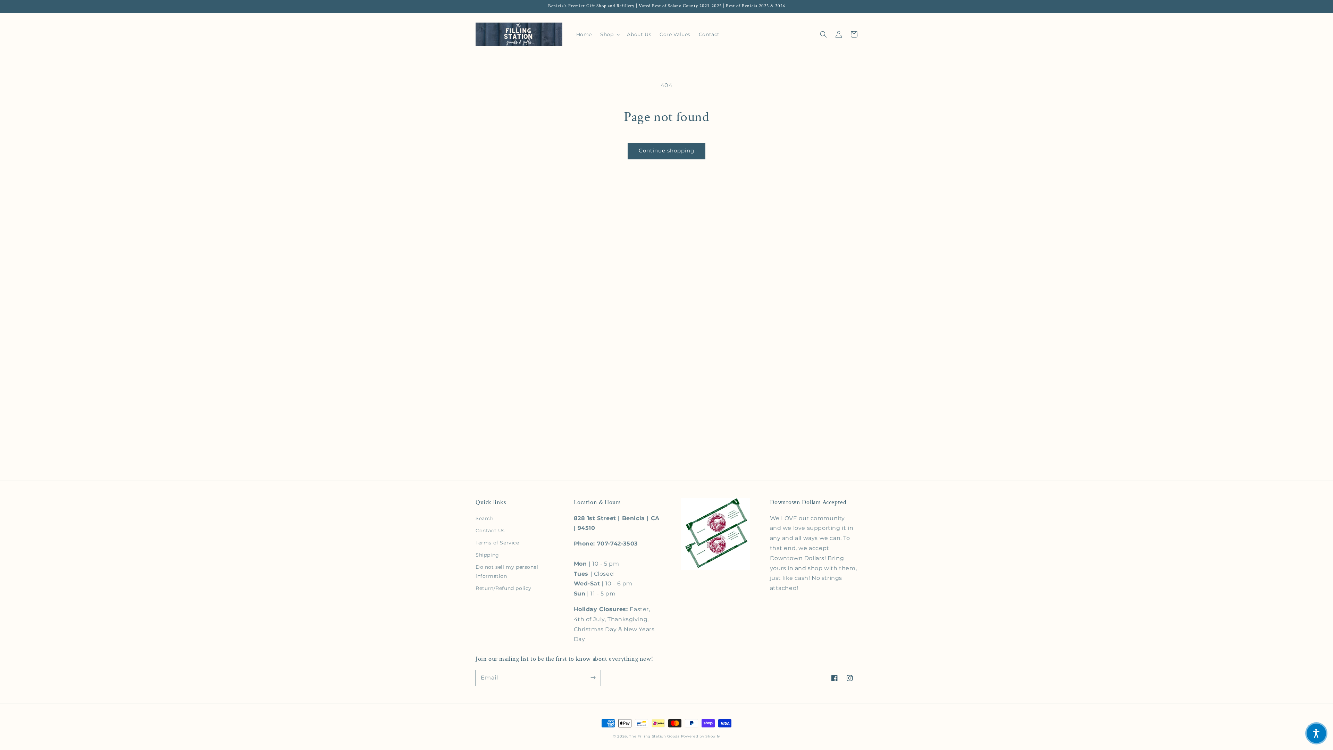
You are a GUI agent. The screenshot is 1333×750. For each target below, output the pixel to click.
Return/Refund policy (503, 588)
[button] (823, 34)
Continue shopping (666, 150)
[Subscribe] (593, 677)
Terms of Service (497, 543)
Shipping (487, 555)
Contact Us (490, 530)
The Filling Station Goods (654, 736)
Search (485, 518)
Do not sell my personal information (507, 571)
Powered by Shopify (700, 736)
